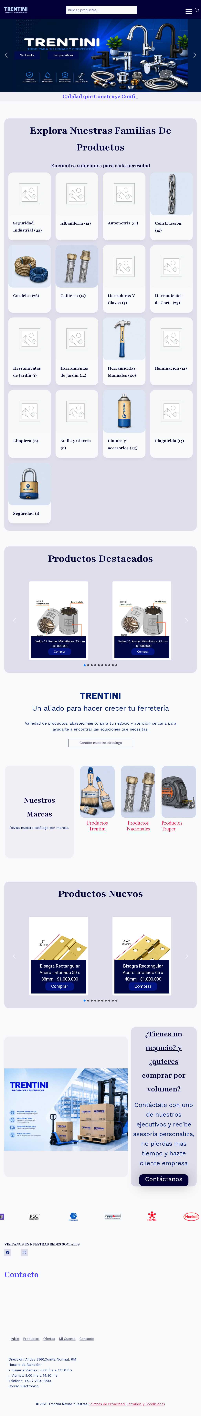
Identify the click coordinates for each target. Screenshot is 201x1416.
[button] (100, 55)
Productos (31, 1339)
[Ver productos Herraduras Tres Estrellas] (133, 1217)
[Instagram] (24, 1252)
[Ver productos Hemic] (54, 1217)
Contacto (86, 1339)
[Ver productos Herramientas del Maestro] (172, 1217)
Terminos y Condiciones (146, 1404)
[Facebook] (7, 1252)
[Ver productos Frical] (15, 1217)
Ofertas (49, 1339)
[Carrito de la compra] (197, 10)
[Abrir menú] (189, 10)
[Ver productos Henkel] (94, 1217)
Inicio (15, 1339)
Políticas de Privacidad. (107, 1404)
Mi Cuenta (67, 1339)
